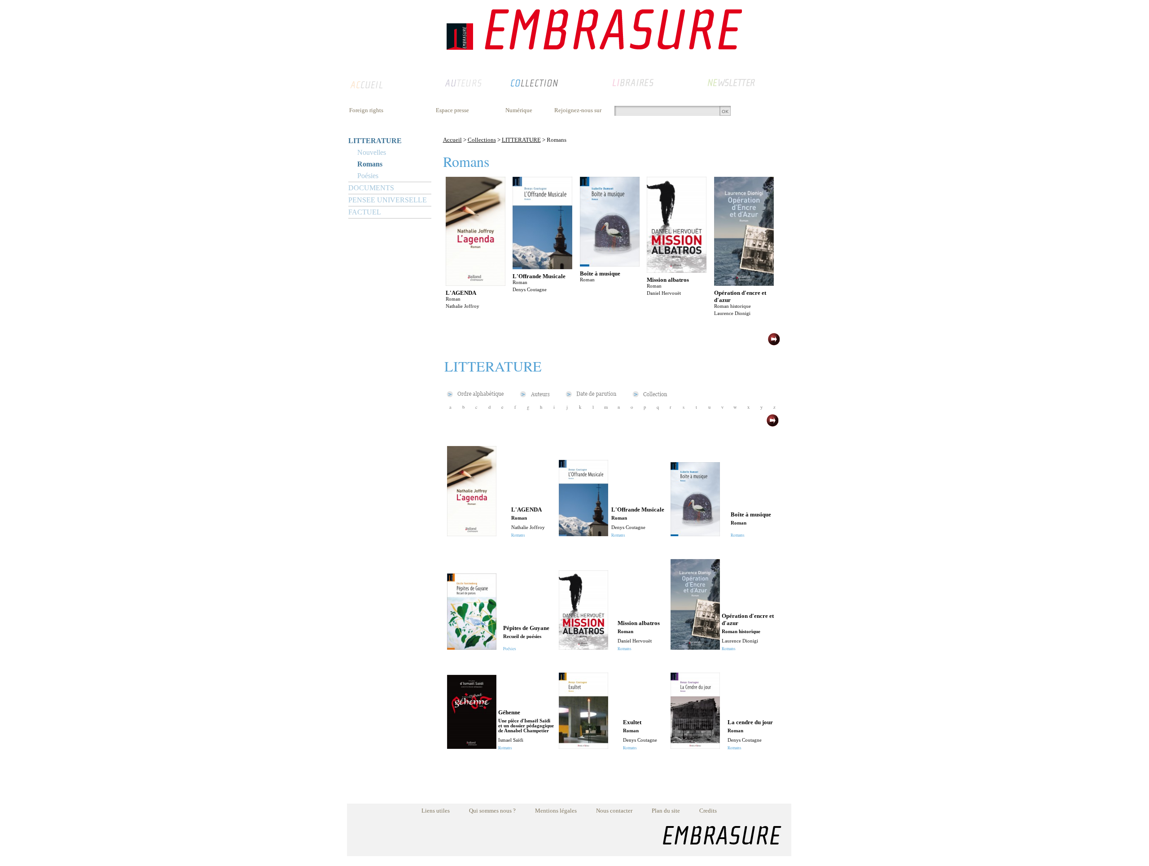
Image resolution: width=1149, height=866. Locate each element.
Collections (482, 139)
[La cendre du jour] (695, 746)
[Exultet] (583, 746)
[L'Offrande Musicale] (542, 267)
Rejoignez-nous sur (577, 110)
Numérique (518, 110)
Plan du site (666, 810)
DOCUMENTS (371, 188)
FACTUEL (364, 212)
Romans (369, 164)
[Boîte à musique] (610, 264)
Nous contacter (614, 810)
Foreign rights (366, 110)
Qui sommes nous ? (492, 810)
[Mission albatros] (676, 270)
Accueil (452, 139)
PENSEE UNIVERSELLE (387, 200)
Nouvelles (371, 152)
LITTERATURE (375, 140)
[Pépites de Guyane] (471, 647)
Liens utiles (435, 810)
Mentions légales (556, 810)
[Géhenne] (471, 746)
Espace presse (452, 110)
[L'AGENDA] (475, 283)
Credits (708, 810)
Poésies (367, 175)
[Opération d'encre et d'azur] (744, 283)
